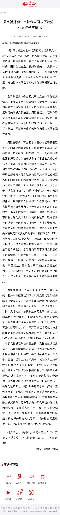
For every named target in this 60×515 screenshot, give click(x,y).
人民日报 (7, 483)
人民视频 (7, 499)
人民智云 (19, 499)
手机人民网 (31, 483)
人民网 (3, 13)
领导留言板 (42, 483)
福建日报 (43, 36)
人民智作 (30, 499)
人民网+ (19, 483)
